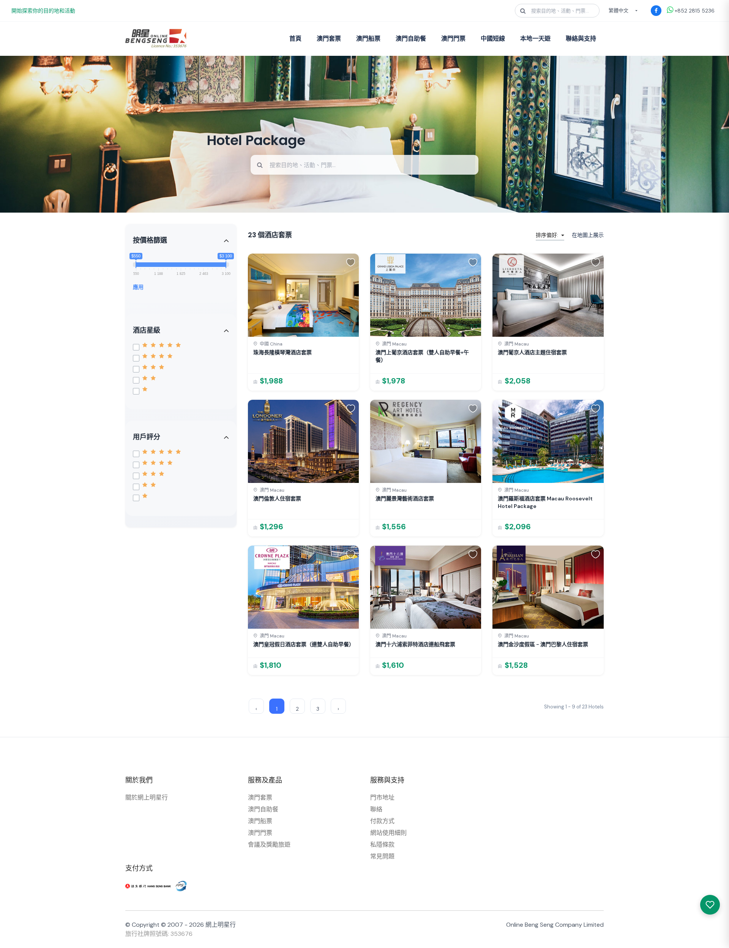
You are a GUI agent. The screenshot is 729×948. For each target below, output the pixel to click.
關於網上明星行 (146, 797)
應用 (138, 287)
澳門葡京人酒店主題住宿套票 (532, 352)
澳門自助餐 (411, 39)
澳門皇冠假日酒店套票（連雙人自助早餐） (303, 644)
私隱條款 (382, 845)
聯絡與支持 (581, 39)
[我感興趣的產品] (710, 905)
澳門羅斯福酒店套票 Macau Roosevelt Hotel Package (545, 502)
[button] (350, 262)
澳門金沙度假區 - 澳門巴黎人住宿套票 (543, 644)
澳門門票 (453, 39)
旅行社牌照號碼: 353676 (159, 934)
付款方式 (382, 821)
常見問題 (382, 856)
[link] (303, 322)
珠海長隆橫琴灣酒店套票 (282, 352)
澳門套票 (329, 39)
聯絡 (376, 809)
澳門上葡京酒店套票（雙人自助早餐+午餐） (422, 356)
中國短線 (493, 39)
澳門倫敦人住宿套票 (277, 498)
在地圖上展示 (588, 235)
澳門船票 (368, 39)
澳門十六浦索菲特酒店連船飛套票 (415, 644)
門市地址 (382, 797)
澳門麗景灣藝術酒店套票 (405, 498)
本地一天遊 (535, 39)
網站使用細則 (388, 833)
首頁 (295, 39)
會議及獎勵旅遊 (269, 845)
